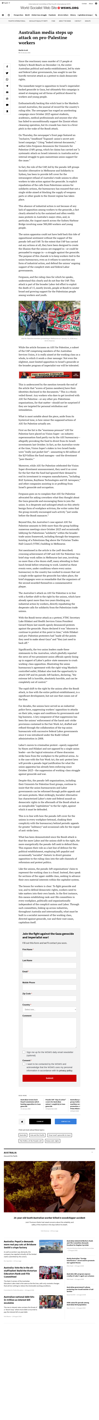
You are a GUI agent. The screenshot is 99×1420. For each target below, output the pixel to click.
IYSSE (53, 21)
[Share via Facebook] (7, 66)
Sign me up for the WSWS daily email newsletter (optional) (50, 1054)
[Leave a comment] (7, 105)
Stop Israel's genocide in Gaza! (60, 1135)
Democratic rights (52, 1141)
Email (25, 972)
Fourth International (16, 21)
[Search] (96, 16)
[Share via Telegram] (7, 86)
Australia (23, 1135)
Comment (26, 1016)
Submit (49, 1078)
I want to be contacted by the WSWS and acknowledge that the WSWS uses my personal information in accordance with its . (50, 1067)
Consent (26, 1061)
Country (26, 1005)
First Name (27, 950)
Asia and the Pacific (37, 1135)
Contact (84, 3)
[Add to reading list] (7, 111)
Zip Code (26, 994)
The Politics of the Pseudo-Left (31, 1141)
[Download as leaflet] (7, 98)
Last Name (27, 961)
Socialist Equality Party (38, 21)
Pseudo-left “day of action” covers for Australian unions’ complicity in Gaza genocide (56, 1103)
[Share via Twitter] (7, 73)
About (91, 3)
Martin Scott (23, 50)
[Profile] (96, 4)
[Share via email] (7, 92)
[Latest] (9, 16)
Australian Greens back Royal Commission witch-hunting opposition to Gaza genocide (31, 1103)
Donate (88, 21)
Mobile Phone (28, 983)
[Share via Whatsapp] (7, 79)
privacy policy (65, 1070)
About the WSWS (65, 21)
